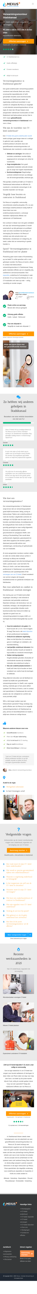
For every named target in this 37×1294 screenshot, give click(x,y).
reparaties (6, 275)
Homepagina (26, 1209)
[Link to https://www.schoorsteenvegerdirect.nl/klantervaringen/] (18, 397)
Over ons (25, 1227)
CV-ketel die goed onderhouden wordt (19, 136)
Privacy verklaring (10, 1257)
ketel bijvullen (27, 631)
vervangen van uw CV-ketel (12, 574)
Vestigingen (26, 1230)
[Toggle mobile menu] (33, 4)
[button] (18, 787)
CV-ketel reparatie (28, 1217)
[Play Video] (18, 1098)
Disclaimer (8, 1259)
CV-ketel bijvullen (28, 1225)
